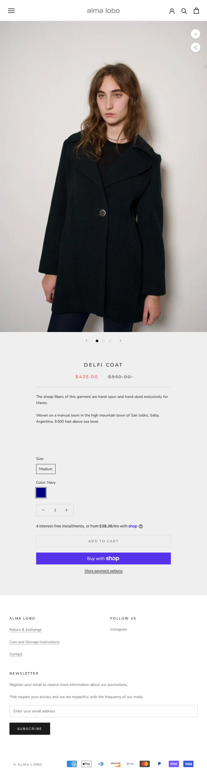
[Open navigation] (11, 10)
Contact (15, 654)
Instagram (118, 629)
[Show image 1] (97, 341)
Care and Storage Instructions (34, 642)
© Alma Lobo (27, 764)
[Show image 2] (103, 341)
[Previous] (86, 340)
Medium (46, 469)
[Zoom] (195, 34)
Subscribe (29, 729)
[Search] (184, 10)
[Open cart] (196, 11)
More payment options (104, 570)
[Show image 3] (110, 341)
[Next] (120, 340)
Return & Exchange (25, 629)
